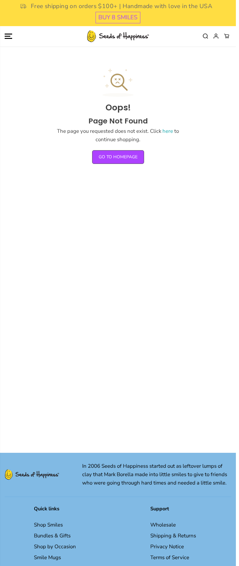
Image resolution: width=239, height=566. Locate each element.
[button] (8, 36)
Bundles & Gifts (52, 535)
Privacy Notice (167, 546)
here (167, 131)
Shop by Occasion (55, 546)
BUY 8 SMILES (118, 17)
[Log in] (216, 36)
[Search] (205, 36)
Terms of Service (169, 557)
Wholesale (163, 524)
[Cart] (226, 36)
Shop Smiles (48, 524)
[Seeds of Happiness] (118, 36)
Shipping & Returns (173, 535)
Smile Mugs (47, 557)
